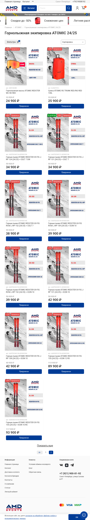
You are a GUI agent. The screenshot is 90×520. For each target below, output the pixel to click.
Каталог (26, 1)
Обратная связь (35, 472)
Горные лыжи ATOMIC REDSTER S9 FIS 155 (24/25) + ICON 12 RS (65, 357)
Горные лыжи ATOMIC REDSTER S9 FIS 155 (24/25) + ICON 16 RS (22, 423)
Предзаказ (24, 106)
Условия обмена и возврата (39, 464)
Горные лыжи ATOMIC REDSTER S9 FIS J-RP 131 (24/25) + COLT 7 (66, 158)
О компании (9, 484)
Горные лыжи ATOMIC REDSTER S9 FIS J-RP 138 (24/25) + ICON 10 (23, 357)
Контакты (8, 480)
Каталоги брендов (12, 476)
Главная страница (13, 1)
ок (77, 517)
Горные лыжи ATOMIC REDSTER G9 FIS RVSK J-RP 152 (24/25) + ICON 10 (23, 291)
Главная (8, 27)
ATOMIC (18, 27)
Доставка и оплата (12, 472)
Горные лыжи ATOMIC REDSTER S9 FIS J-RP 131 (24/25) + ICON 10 (66, 291)
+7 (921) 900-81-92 (70, 473)
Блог (30, 468)
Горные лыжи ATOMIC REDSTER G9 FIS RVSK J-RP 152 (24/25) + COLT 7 (23, 224)
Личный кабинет (11, 492)
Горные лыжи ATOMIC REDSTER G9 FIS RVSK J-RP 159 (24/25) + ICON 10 (65, 224)
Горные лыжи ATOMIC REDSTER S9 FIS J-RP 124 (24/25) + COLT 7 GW (23, 158)
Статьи (7, 488)
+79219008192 (79, 1)
